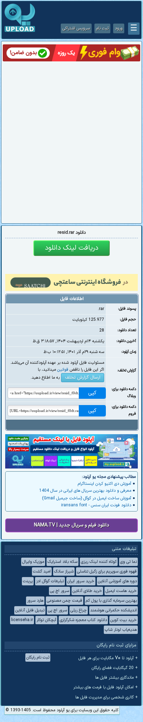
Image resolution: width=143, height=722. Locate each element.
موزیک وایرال (33, 562)
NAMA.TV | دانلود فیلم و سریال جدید (71, 525)
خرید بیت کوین (123, 620)
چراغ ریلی (78, 610)
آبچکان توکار (46, 620)
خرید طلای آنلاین (87, 591)
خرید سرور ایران (80, 581)
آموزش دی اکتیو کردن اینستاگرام (104, 484)
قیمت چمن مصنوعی (64, 601)
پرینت (28, 581)
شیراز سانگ (64, 571)
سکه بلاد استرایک (62, 562)
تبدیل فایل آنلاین (29, 610)
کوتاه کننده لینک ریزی (99, 562)
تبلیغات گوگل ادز (50, 581)
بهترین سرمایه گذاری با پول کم (111, 601)
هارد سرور (35, 601)
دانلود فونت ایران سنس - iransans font (96, 505)
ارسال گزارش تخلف (82, 377)
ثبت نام (102, 28)
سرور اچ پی (59, 591)
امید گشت (42, 571)
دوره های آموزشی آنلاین (117, 581)
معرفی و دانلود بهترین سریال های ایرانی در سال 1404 (85, 491)
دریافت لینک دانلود (71, 248)
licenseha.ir (22, 620)
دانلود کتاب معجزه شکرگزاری (83, 620)
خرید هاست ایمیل (121, 591)
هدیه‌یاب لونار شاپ (121, 630)
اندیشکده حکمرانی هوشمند (113, 610)
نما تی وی (128, 562)
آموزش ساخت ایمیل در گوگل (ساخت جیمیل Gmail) (86, 498)
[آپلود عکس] (19, 31)
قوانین (62, 370)
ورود (119, 28)
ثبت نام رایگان (37, 657)
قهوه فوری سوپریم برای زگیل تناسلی (107, 571)
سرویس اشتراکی (76, 28)
